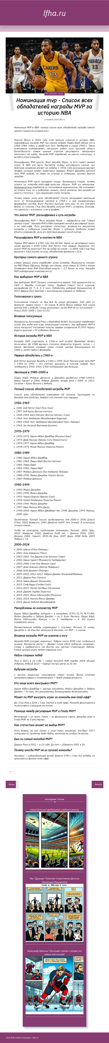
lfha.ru (54, 13)
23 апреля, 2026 (54, 94)
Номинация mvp (23, 187)
